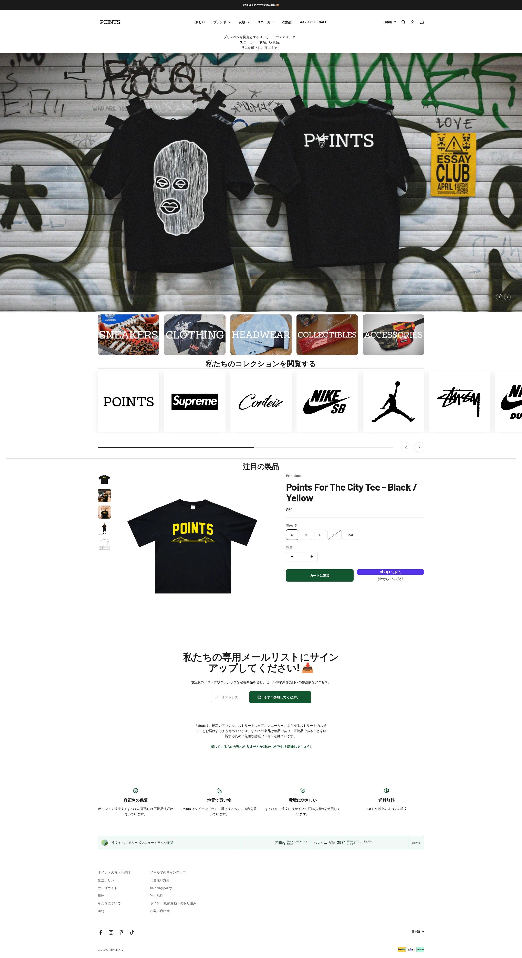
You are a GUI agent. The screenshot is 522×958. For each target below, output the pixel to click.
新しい (200, 22)
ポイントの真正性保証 (114, 872)
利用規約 (156, 895)
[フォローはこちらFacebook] (100, 932)
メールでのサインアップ (168, 872)
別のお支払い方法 (390, 579)
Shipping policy (161, 888)
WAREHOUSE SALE (313, 22)
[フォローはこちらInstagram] (111, 932)
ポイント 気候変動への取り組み (173, 903)
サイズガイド (107, 888)
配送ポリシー (107, 880)
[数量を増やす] (311, 556)
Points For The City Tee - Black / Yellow (351, 492)
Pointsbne (293, 475)
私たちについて (109, 903)
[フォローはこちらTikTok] (132, 932)
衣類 (242, 22)
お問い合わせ (160, 911)
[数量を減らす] (292, 556)
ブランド (219, 22)
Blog (101, 911)
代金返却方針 (160, 880)
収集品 (287, 22)
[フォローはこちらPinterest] (121, 932)
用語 (101, 895)
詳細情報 (416, 842)
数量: (290, 547)
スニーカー (265, 22)
